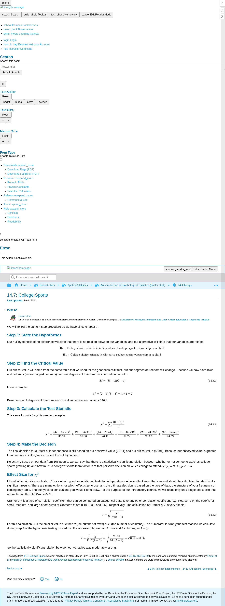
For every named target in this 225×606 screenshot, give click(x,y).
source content (116, 559)
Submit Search (11, 72)
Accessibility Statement (120, 600)
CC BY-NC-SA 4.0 (139, 555)
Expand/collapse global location (216, 284)
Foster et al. (25, 316)
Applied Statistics (77, 285)
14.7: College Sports (35, 555)
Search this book (10, 61)
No (61, 579)
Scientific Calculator (19, 191)
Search (13, 277)
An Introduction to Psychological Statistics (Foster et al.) (133, 285)
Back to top (13, 568)
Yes (47, 579)
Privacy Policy (73, 600)
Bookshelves (47, 285)
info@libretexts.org (186, 600)
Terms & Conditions (94, 600)
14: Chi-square (186, 285)
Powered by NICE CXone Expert (59, 593)
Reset (5, 96)
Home (23, 285)
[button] (13, 217)
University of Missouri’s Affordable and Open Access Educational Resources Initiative (165, 319)
